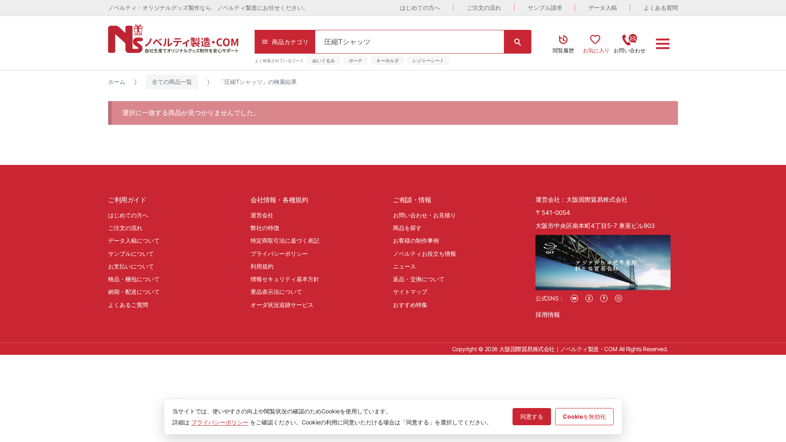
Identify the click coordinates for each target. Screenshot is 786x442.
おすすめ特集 (410, 304)
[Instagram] (618, 298)
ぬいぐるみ (323, 60)
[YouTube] (574, 298)
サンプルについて (131, 253)
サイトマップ (410, 291)
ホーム (116, 81)
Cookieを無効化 (584, 416)
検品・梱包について (134, 278)
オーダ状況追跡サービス (282, 304)
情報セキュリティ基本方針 (285, 278)
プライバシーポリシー (279, 253)
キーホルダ (387, 60)
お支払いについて (131, 266)
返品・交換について (419, 278)
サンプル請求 (545, 7)
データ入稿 (602, 7)
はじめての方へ (420, 7)
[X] (589, 298)
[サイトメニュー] (662, 44)
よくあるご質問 (128, 304)
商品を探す (407, 227)
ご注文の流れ (484, 7)
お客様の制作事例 (416, 240)
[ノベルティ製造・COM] (173, 39)
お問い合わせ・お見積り (424, 215)
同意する (531, 416)
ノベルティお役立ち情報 (424, 253)
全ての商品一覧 (172, 81)
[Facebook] (604, 298)
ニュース (404, 266)
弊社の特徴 (265, 227)
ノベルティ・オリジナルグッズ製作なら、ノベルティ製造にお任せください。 (208, 7)
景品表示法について (276, 291)
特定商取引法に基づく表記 (285, 240)
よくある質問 (661, 7)
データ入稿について (134, 240)
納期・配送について (134, 291)
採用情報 (547, 314)
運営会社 (262, 215)
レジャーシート (428, 60)
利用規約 (262, 266)
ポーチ (355, 60)
